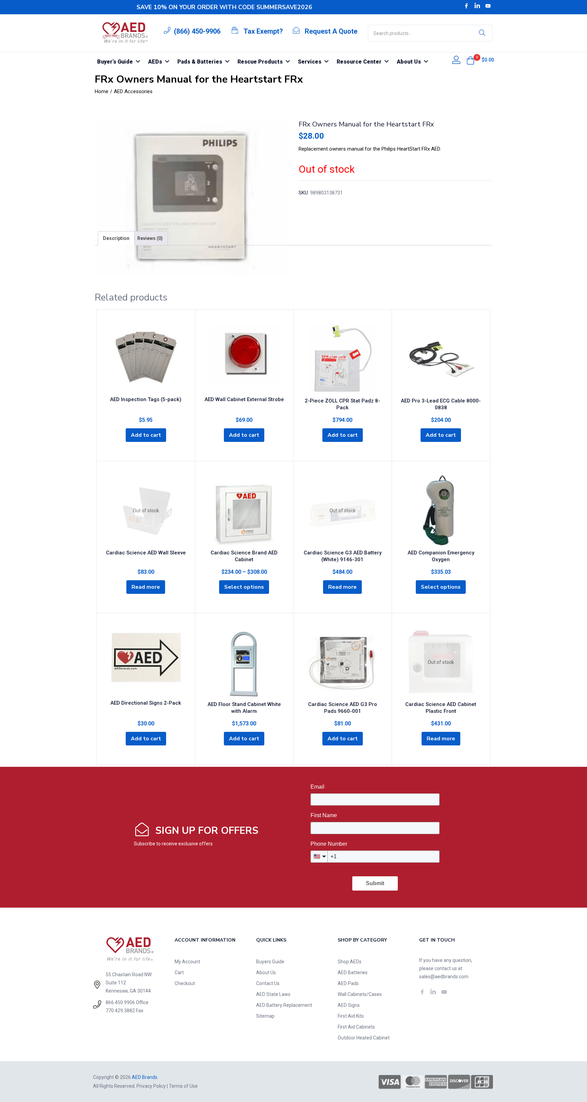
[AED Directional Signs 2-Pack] (146, 661)
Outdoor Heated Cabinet (364, 1037)
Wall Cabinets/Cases (360, 994)
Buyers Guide (270, 961)
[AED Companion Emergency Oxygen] (441, 510)
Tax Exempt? (263, 31)
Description (116, 238)
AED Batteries (353, 972)
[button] (470, 60)
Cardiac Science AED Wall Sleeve (146, 553)
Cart (179, 972)
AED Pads (348, 983)
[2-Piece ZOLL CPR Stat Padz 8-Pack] (342, 359)
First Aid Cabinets (356, 1027)
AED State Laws (273, 994)
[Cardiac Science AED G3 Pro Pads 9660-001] (342, 662)
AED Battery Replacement (284, 1005)
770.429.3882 (120, 1010)
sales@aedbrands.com (443, 976)
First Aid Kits (351, 1016)
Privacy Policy (151, 1086)
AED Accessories (133, 91)
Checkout (185, 983)
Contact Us (268, 983)
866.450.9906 (120, 1002)
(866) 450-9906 (197, 31)
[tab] (116, 238)
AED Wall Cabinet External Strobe (244, 399)
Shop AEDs (349, 961)
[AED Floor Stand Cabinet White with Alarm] (244, 662)
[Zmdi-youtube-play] (488, 6)
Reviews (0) (150, 238)
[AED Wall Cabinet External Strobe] (244, 358)
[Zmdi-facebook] (466, 6)
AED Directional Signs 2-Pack (145, 703)
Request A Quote (331, 31)
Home (101, 91)
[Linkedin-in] (477, 6)
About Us (266, 972)
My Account (187, 961)
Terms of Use (183, 1086)
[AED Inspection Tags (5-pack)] (146, 358)
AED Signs (349, 1005)
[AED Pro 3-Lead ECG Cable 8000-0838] (441, 359)
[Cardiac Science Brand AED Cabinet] (244, 510)
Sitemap (265, 1016)
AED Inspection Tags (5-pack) (145, 399)
